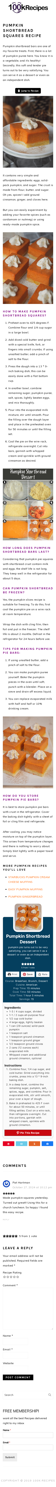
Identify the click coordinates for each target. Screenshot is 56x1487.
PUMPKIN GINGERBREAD (25, 896)
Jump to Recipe (29, 90)
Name (8, 1335)
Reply (6, 1220)
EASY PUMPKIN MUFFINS (25, 889)
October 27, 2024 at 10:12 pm (32, 1187)
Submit (10, 1457)
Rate (44, 974)
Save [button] (29, 974)
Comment (10, 1285)
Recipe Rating (12, 1272)
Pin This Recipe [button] (30, 1132)
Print (14, 974)
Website (8, 1363)
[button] (22, 963)
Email (8, 1349)
